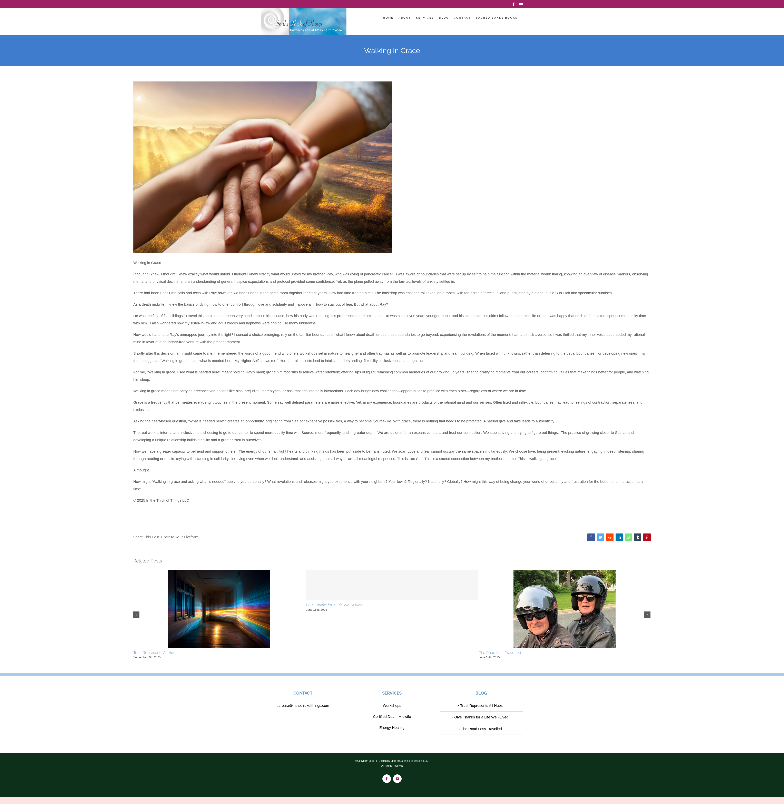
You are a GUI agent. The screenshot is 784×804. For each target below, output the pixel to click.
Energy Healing (391, 728)
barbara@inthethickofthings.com (302, 706)
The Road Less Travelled (500, 652)
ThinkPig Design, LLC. (416, 760)
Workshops (392, 706)
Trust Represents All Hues (155, 652)
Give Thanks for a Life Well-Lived (334, 605)
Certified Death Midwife (392, 717)
